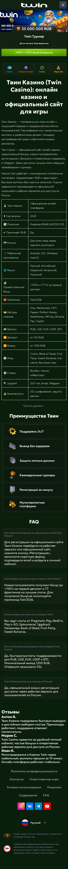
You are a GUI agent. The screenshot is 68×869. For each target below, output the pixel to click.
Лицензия (54, 787)
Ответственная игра (44, 779)
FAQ (46, 795)
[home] (34, 5)
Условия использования (24, 787)
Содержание (28, 795)
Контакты (17, 779)
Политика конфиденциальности (34, 771)
